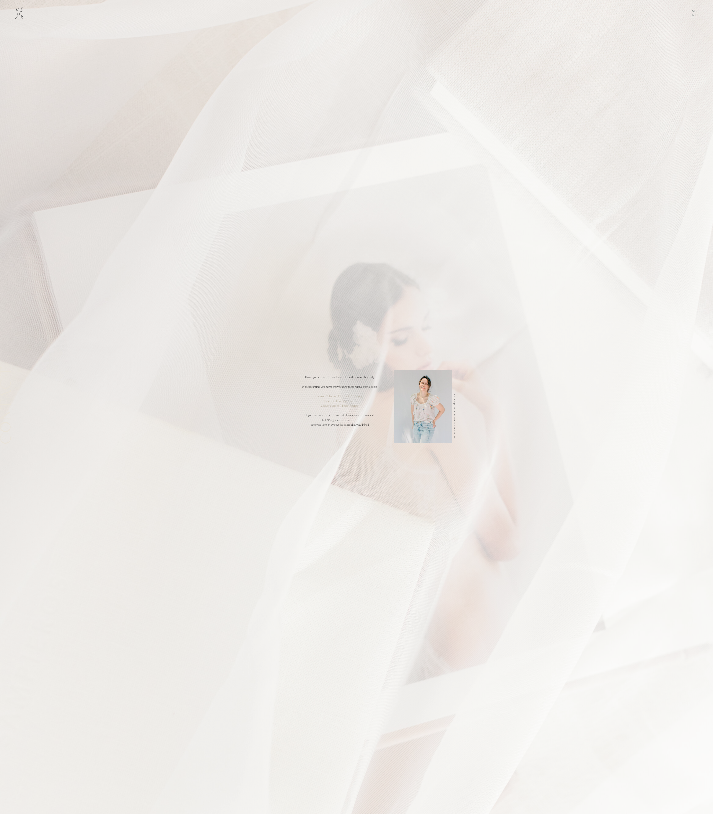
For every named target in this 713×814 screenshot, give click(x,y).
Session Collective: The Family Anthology (339, 396)
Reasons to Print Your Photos (339, 401)
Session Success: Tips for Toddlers (339, 406)
